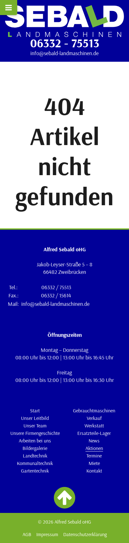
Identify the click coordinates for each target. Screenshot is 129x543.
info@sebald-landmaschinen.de (64, 53)
